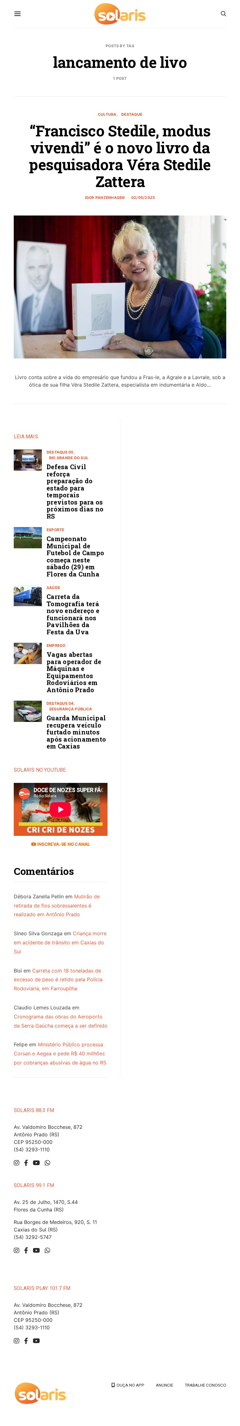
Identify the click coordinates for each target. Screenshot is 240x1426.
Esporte (55, 529)
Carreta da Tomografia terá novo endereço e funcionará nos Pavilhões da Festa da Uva (73, 614)
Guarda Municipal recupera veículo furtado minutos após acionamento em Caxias (76, 732)
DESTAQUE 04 (60, 703)
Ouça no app (129, 1385)
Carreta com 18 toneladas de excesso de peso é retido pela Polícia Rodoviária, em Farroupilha (58, 979)
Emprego (56, 645)
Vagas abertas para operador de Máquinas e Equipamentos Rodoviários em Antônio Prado (74, 672)
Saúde (53, 587)
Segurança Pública (70, 709)
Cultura (107, 114)
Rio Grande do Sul (68, 457)
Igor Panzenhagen (105, 197)
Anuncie (164, 1385)
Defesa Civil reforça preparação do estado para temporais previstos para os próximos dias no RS (75, 491)
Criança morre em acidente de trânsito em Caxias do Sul (60, 942)
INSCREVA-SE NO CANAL (63, 844)
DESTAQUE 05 (60, 452)
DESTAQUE (131, 114)
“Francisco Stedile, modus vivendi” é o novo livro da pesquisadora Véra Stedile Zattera (120, 156)
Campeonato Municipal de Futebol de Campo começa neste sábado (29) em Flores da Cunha (75, 556)
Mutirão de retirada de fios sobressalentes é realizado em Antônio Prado (57, 905)
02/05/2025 (143, 197)
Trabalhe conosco (205, 1385)
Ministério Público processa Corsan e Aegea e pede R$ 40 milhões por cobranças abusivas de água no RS (60, 1053)
